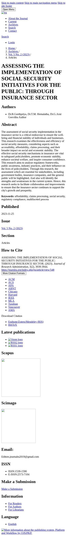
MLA (11, 300)
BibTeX (12, 324)
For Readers (14, 503)
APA (11, 285)
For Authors (14, 506)
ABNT (12, 288)
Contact (12, 30)
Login (11, 42)
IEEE (11, 297)
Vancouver (14, 307)
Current (12, 21)
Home (12, 48)
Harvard (12, 294)
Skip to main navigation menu (40, 2)
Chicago (12, 291)
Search (12, 27)
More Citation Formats (14, 273)
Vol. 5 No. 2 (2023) (19, 54)
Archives (13, 24)
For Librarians (16, 509)
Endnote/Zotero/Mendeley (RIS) (25, 321)
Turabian (13, 303)
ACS (11, 282)
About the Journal (18, 18)
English (12, 524)
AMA (11, 310)
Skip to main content (12, 2)
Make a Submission (12, 488)
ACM (11, 279)
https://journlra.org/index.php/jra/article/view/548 (27, 269)
